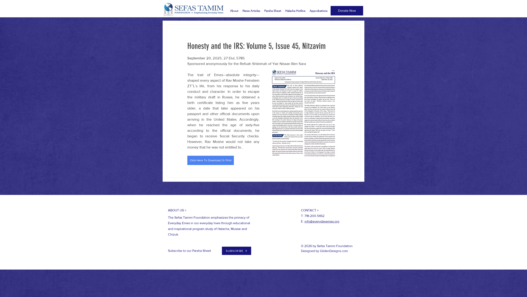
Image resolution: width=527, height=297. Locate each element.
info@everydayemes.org (321, 221)
